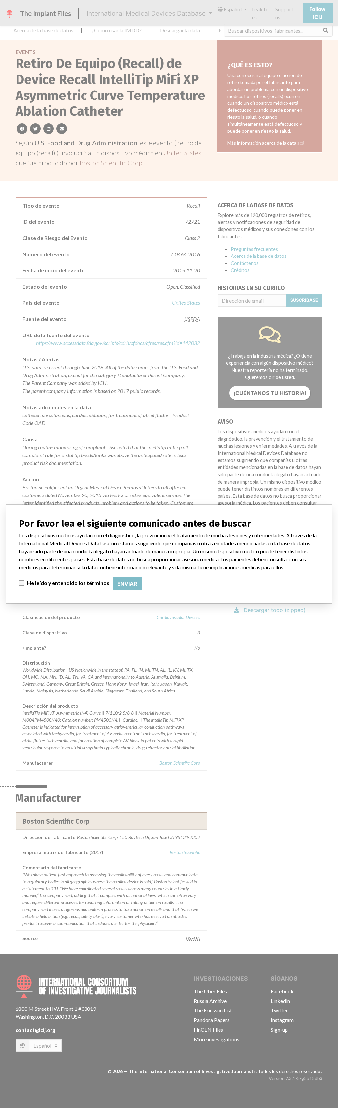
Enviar (127, 583)
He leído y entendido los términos (68, 583)
